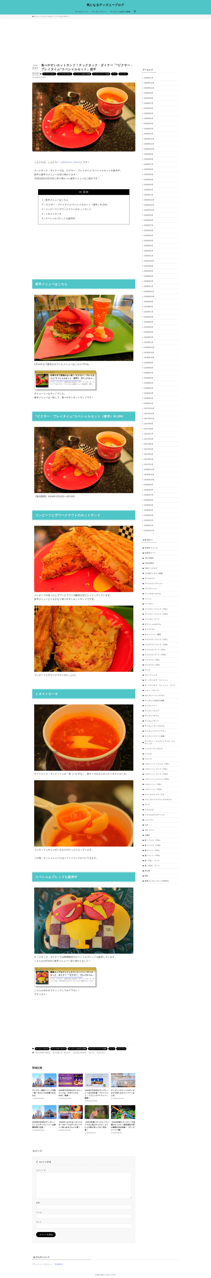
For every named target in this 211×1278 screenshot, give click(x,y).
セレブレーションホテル (155, 695)
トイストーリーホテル (154, 749)
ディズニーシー (151, 706)
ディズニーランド (152, 721)
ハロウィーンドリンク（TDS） (157, 779)
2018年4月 (148, 388)
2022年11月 (149, 205)
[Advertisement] (105, 37)
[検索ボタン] (134, 11)
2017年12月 (149, 408)
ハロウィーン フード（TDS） (157, 774)
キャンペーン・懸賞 (153, 634)
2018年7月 (148, 373)
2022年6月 (148, 230)
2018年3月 (148, 393)
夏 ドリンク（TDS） (153, 845)
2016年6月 (148, 500)
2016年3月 (148, 515)
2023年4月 (148, 180)
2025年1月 (148, 78)
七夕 (146, 825)
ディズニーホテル (49, 74)
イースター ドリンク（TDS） (157, 614)
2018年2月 (148, 398)
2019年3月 (148, 332)
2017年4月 (148, 449)
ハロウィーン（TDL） (154, 784)
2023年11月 (149, 144)
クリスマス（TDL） (153, 660)
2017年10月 (149, 418)
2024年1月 (148, 134)
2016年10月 (149, 480)
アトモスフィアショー (154, 583)
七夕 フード (149, 830)
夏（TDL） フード (152, 861)
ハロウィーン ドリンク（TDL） (158, 764)
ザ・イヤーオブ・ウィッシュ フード (160, 685)
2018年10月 (149, 357)
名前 (38, 1203)
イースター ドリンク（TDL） (157, 609)
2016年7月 (148, 495)
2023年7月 (148, 164)
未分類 (147, 871)
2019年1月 (148, 342)
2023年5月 (148, 174)
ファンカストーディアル (155, 794)
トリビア (148, 754)
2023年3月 (148, 185)
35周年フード (150, 553)
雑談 (146, 876)
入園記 (147, 835)
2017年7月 (148, 434)
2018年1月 (148, 403)
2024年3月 (148, 123)
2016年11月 (149, 474)
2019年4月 (148, 327)
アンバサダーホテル (64, 74)
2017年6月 (148, 439)
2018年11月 (149, 352)
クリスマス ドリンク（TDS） (157, 644)
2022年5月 (148, 235)
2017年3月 (148, 454)
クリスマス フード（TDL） (156, 650)
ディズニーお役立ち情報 (82, 74)
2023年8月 (148, 159)
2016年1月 (148, 525)
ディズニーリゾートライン (155, 731)
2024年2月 (148, 129)
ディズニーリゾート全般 (101, 74)
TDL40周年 (149, 558)
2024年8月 (148, 98)
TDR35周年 (149, 563)
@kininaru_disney (71, 162)
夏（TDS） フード (152, 866)
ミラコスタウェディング (155, 815)
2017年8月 (148, 429)
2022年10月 (149, 210)
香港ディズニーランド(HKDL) (157, 881)
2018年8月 (148, 368)
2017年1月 (148, 464)
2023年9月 (148, 154)
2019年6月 (148, 317)
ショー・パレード (152, 690)
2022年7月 (148, 225)
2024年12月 (149, 83)
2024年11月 (149, 88)
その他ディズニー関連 (154, 573)
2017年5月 (148, 444)
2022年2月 (148, 251)
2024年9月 (148, 93)
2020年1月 (148, 286)
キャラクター (150, 629)
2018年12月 (149, 347)
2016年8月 (148, 490)
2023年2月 (148, 190)
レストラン (123, 74)
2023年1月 (148, 195)
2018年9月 (148, 363)
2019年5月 (148, 322)
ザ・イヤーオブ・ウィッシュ (156, 680)
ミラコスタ (149, 810)
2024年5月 (148, 113)
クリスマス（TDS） (153, 665)
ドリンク (148, 759)
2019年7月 (148, 312)
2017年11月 (149, 413)
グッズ (147, 670)
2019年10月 (149, 296)
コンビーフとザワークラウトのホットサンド (68, 209)
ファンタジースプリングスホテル (158, 799)
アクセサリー (150, 578)
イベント (148, 599)
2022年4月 (148, 241)
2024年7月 (148, 103)
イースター (149, 604)
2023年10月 (149, 149)
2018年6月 (148, 378)
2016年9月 (148, 485)
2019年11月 (149, 291)
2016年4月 (148, 510)
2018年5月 (148, 383)
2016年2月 (148, 520)
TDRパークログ (151, 568)
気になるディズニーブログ (105, 4)
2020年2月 (148, 281)
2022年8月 (148, 220)
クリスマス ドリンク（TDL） (157, 639)
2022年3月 (148, 246)
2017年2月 (148, 459)
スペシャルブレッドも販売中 (60, 218)
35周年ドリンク (151, 548)
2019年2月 (148, 337)
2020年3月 (148, 276)
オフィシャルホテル (153, 624)
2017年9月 (148, 424)
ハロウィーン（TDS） (154, 789)
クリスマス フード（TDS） (156, 655)
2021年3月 (148, 271)
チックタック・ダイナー (61, 1052)
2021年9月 (148, 266)
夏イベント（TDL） (153, 850)
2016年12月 (149, 469)
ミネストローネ (53, 214)
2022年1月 (148, 256)
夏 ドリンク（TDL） (153, 840)
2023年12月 (149, 139)
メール (39, 1212)
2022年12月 (149, 200)
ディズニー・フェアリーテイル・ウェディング (160, 742)
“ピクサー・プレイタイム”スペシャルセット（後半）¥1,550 (76, 204)
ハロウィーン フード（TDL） (157, 769)
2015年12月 (149, 531)
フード (114, 74)
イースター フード (152, 619)
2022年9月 (148, 215)
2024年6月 (148, 108)
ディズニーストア (152, 711)
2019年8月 (148, 307)
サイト (39, 1222)
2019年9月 (148, 302)
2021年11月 (149, 261)
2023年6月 (148, 169)
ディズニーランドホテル (155, 726)
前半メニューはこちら (56, 200)
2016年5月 (148, 505)
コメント (41, 1170)
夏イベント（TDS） (153, 855)
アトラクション (151, 588)
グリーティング (151, 675)
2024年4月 (148, 118)
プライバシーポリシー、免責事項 (47, 1264)
